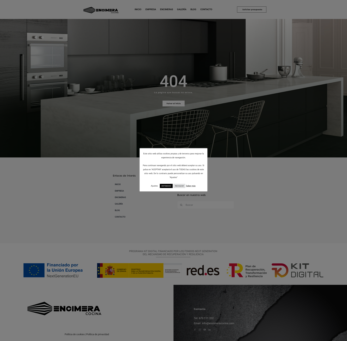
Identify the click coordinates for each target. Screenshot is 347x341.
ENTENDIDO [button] (166, 186)
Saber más (191, 186)
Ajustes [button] (154, 186)
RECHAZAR (179, 186)
